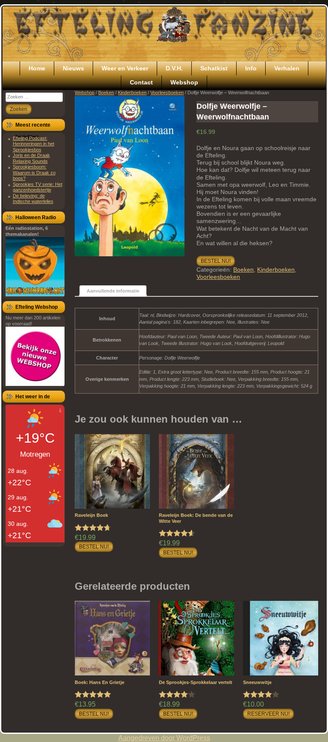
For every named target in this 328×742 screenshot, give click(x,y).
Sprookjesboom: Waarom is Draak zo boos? (34, 172)
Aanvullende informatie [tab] (113, 290)
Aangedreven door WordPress (164, 738)
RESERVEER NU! (268, 714)
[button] (173, 107)
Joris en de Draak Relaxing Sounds (31, 158)
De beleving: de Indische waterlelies (33, 198)
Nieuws (73, 68)
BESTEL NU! (216, 261)
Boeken (106, 92)
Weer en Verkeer (125, 68)
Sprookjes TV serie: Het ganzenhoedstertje (37, 187)
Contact (141, 82)
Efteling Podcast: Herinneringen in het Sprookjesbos (33, 144)
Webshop (184, 82)
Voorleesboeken (167, 92)
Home (37, 68)
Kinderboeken (132, 92)
